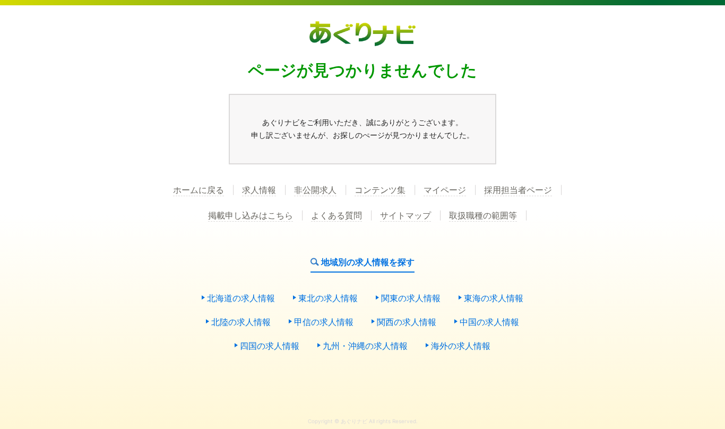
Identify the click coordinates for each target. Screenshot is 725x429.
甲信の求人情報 (323, 322)
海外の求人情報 (460, 346)
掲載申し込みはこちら (250, 216)
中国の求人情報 (489, 322)
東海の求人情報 (493, 298)
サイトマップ (405, 216)
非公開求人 (315, 190)
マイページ (445, 190)
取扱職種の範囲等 (483, 216)
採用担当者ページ (518, 190)
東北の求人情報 (328, 298)
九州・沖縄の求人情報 (365, 346)
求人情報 (259, 190)
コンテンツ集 (380, 190)
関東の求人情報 (411, 298)
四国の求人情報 (269, 346)
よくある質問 (336, 216)
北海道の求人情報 (241, 298)
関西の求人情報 (406, 322)
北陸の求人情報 (241, 322)
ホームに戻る (198, 190)
